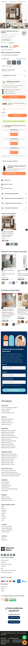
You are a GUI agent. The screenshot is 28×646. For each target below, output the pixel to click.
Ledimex (3, 513)
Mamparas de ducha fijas (7, 434)
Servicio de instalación (6, 572)
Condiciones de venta (17, 640)
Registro (3, 588)
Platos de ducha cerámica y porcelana (10, 475)
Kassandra (4, 510)
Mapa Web (3, 643)
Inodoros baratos (5, 411)
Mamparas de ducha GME (7, 444)
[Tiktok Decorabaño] (14, 555)
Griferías (4, 480)
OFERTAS (4, 536)
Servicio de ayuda (14, 621)
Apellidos (4, 372)
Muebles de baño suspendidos (8, 454)
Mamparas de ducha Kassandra (8, 440)
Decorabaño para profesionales (8, 570)
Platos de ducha (6, 468)
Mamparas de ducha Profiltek (8, 447)
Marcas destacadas (8, 504)
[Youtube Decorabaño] (8, 555)
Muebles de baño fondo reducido (9, 455)
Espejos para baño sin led (7, 419)
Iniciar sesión (4, 586)
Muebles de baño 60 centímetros (9, 457)
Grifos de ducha (5, 487)
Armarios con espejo (6, 420)
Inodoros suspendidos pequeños (9, 407)
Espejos (4, 417)
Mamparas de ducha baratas (8, 435)
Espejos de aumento (6, 424)
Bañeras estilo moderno (7, 500)
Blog (2, 568)
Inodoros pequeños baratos (8, 412)
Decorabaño (4, 1)
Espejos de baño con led (7, 422)
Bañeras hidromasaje (6, 498)
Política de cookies (5, 640)
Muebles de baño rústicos (7, 460)
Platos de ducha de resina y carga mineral (11, 474)
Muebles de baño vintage (7, 462)
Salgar (2, 515)
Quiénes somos (5, 560)
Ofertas (3, 538)
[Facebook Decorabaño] (2, 555)
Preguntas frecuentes (6, 564)
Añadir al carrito (17, 115)
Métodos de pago (5, 641)
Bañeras (4, 495)
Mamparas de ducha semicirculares (9, 437)
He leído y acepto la (12, 385)
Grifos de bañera (5, 482)
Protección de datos (13, 638)
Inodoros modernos (6, 409)
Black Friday (4, 539)
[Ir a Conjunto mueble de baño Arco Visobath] (9, 223)
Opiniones (3, 562)
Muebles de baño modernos (8, 459)
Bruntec (3, 508)
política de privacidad (16, 385)
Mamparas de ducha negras (8, 432)
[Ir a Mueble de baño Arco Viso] (9, 261)
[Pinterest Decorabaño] (11, 555)
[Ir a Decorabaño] (14, 549)
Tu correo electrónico (7, 379)
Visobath (3, 511)
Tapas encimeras (5, 531)
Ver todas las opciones (21, 58)
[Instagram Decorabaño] (5, 555)
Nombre (4, 364)
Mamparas (4, 428)
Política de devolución (17, 641)
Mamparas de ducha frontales (8, 446)
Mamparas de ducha (6, 439)
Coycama (3, 517)
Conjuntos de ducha (6, 485)
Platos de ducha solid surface (8, 470)
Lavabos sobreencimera (7, 530)
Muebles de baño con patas (8, 464)
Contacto (3, 566)
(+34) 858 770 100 (14, 617)
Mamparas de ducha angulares (8, 430)
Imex (2, 520)
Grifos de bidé (4, 490)
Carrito (2, 590)
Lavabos (4, 524)
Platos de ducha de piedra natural (9, 472)
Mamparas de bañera (6, 442)
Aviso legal (3, 638)
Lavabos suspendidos (6, 526)
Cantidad (3, 112)
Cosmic (3, 518)
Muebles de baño (12, 1)
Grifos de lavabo (5, 483)
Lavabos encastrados (6, 528)
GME (2, 506)
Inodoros (4, 405)
